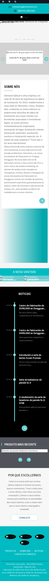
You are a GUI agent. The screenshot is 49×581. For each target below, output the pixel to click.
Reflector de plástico (30, 575)
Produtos (10, 550)
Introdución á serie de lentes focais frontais (30, 356)
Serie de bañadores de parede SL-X (30, 381)
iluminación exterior (34, 129)
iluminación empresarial (22, 126)
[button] (16, 39)
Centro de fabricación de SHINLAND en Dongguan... (32, 307)
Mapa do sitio (30, 567)
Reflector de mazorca (16, 572)
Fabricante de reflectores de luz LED (18, 570)
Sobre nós (25, 550)
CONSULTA (24, 517)
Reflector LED (15, 575)
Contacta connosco (25, 554)
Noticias (38, 550)
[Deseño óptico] (12, 277)
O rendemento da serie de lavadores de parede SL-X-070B (32, 399)
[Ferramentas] (36, 277)
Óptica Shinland (11, 146)
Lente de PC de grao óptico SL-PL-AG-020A (24, 59)
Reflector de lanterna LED (36, 572)
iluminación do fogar (14, 129)
